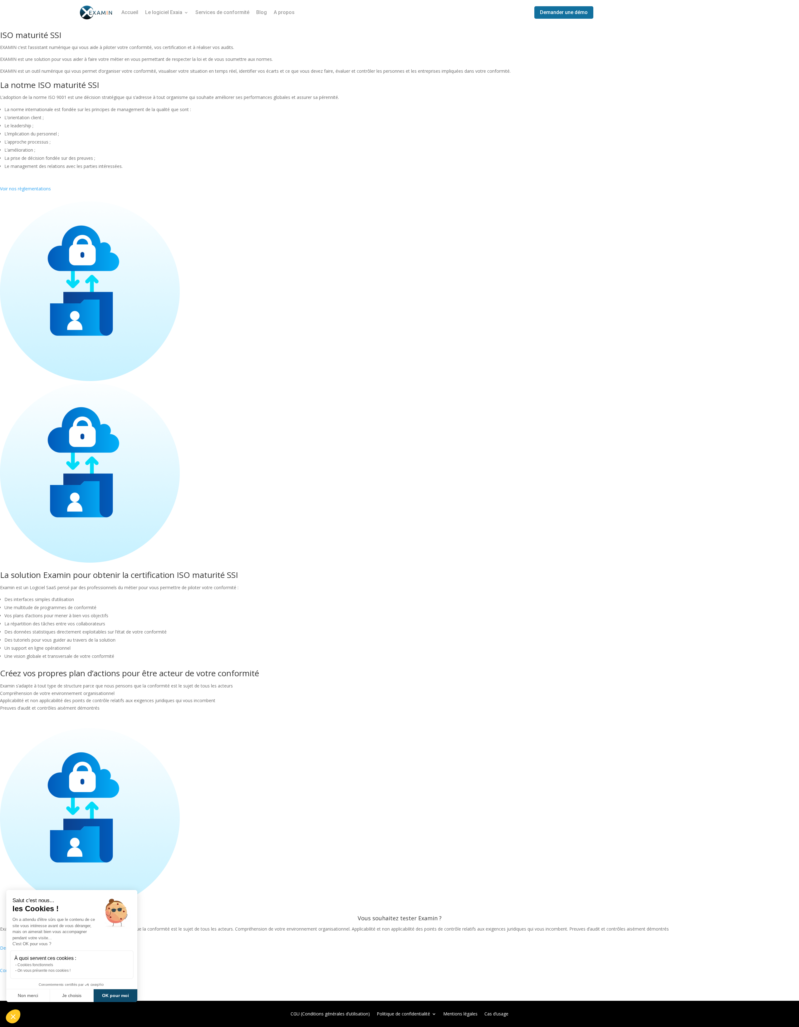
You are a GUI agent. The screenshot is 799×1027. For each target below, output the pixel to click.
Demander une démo (564, 12)
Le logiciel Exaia (163, 12)
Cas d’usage (496, 1013)
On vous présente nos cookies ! (44, 970)
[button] (13, 1016)
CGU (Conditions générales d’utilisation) (330, 1013)
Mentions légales (460, 1013)
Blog (261, 12)
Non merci (28, 995)
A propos (284, 12)
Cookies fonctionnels (35, 965)
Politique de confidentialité (403, 1013)
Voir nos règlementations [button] (25, 189)
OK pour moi (115, 995)
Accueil (129, 12)
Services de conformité (222, 12)
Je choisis (71, 995)
